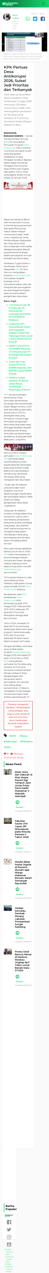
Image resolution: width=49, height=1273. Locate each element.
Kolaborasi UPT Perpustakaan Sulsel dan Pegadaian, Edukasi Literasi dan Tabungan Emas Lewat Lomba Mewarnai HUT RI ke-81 (21, 333)
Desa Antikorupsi (21, 275)
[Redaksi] (17, 802)
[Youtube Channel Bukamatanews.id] (9, 1244)
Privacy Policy (9, 1270)
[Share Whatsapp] (27, 19)
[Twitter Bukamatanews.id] (9, 1229)
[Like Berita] (5, 753)
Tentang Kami (9, 1253)
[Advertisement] (18, 203)
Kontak (8, 1264)
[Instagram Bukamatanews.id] (9, 1237)
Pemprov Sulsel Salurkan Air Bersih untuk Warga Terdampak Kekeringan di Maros (19, 384)
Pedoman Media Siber (9, 1259)
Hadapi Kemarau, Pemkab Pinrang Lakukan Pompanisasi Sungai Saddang (22, 917)
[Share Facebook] (43, 19)
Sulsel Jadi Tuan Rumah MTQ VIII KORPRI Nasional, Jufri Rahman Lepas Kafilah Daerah (20, 368)
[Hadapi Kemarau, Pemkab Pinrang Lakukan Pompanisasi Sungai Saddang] (8, 908)
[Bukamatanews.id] (10, 3)
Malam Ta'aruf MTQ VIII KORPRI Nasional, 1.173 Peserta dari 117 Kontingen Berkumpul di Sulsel (20, 352)
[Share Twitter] (35, 19)
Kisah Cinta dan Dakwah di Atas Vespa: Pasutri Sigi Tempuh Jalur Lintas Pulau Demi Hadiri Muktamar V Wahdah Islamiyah (23, 784)
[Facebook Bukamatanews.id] (9, 1222)
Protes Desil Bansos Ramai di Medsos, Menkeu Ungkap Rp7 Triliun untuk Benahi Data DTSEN (23, 961)
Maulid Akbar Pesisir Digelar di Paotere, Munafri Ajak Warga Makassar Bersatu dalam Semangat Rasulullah (23, 873)
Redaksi (19, 807)
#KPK (12, 736)
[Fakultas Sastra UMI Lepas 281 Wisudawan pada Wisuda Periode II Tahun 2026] (8, 821)
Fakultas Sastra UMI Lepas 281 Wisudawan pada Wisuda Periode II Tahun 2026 (22, 829)
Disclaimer (8, 1267)
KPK (6, 142)
